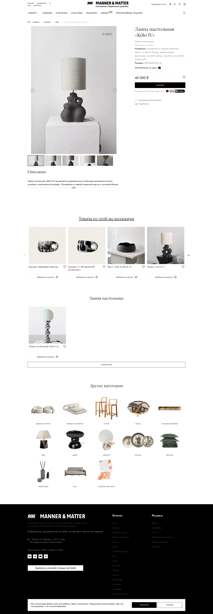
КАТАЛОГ (32, 13)
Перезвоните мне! (158, 4)
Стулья (115, 542)
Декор (115, 560)
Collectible (77, 13)
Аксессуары (117, 579)
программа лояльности (162, 537)
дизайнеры (41, 3)
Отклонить (144, 605)
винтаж (115, 523)
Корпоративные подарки (129, 13)
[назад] (25, 255)
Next (115, 90)
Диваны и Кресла (119, 532)
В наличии (61, 13)
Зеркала (116, 565)
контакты (37, 5)
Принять (169, 605)
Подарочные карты (120, 594)
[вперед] (188, 255)
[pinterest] (46, 556)
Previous (33, 90)
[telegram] (35, 556)
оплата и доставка (160, 542)
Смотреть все (106, 365)
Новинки (47, 13)
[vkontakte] (30, 556)
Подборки (91, 13)
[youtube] (40, 556)
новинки (116, 527)
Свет (114, 556)
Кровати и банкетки (120, 537)
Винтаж (105, 13)
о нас (154, 532)
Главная (35, 22)
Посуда (115, 570)
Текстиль (115, 575)
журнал (31, 3)
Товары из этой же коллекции (106, 218)
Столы (115, 546)
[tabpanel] (74, 90)
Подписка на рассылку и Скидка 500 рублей (55, 568)
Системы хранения (120, 551)
